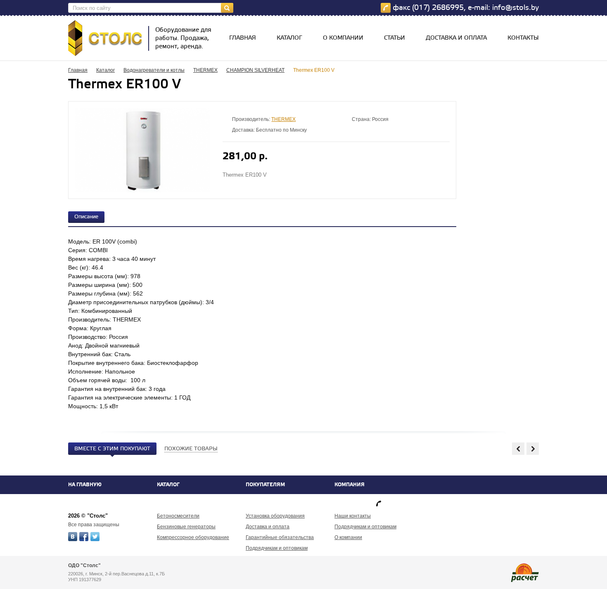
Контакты (523, 38)
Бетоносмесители (178, 516)
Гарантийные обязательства (280, 537)
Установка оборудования (275, 516)
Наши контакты (352, 516)
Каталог (289, 38)
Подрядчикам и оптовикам (277, 548)
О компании (343, 38)
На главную (85, 485)
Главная (242, 38)
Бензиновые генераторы (186, 527)
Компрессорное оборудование (193, 537)
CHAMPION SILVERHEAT (255, 70)
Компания (349, 485)
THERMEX (205, 70)
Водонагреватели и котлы (154, 70)
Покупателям (265, 485)
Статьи (394, 38)
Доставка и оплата (456, 38)
